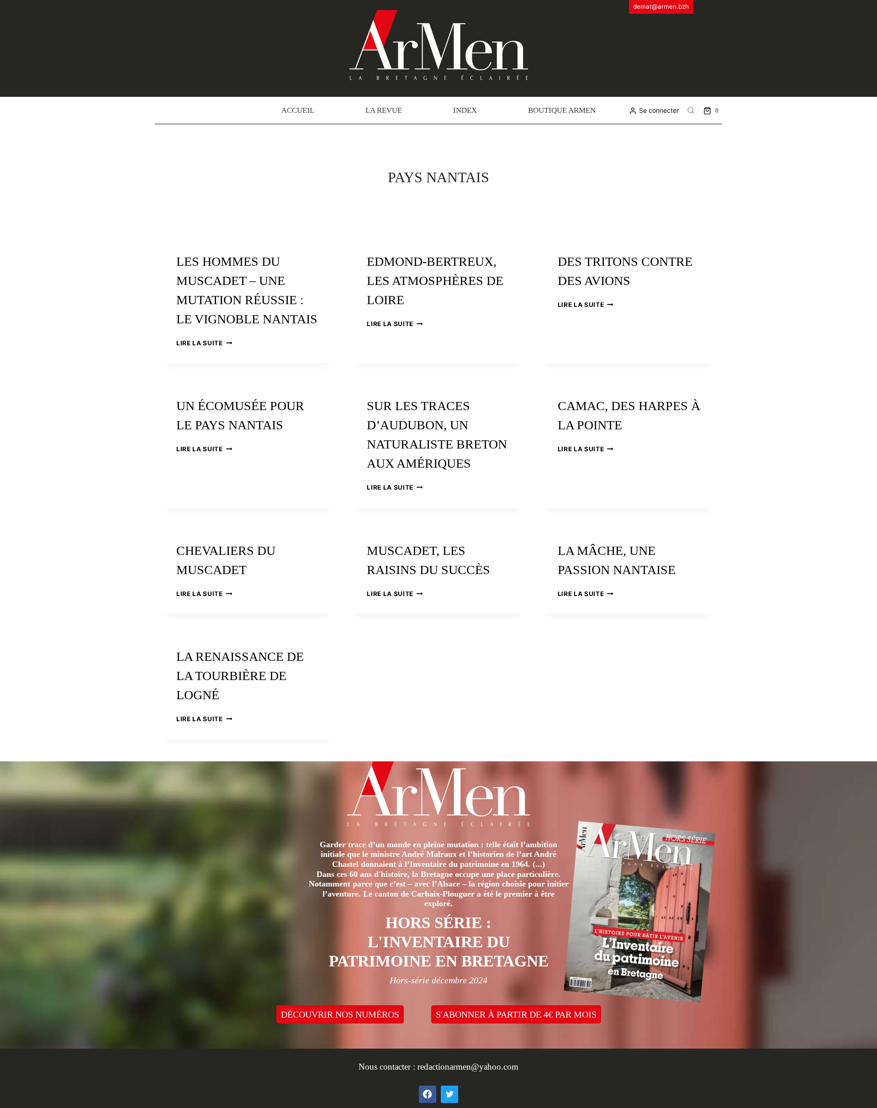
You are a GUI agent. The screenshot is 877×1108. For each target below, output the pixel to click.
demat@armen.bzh (661, 6)
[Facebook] (427, 1094)
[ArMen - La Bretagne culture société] (438, 45)
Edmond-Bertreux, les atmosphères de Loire (435, 280)
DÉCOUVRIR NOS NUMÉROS (340, 1014)
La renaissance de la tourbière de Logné (240, 675)
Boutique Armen (562, 110)
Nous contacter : (388, 1066)
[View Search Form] (691, 110)
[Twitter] (449, 1094)
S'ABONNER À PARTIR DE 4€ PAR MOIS (516, 1014)
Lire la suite (204, 343)
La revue (383, 110)
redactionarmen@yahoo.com (467, 1066)
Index (465, 110)
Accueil (297, 110)
